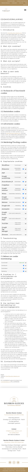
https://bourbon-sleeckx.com (14, 33)
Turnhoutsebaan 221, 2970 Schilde (14, 414)
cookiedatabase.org (6, 381)
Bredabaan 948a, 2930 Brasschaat (14, 442)
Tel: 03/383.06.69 (14, 432)
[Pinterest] (18, 462)
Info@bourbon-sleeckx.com (14, 431)
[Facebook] (10, 462)
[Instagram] (14, 462)
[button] (25, 10)
